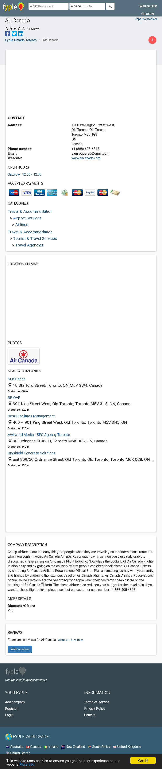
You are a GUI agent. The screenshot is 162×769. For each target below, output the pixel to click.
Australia (16, 747)
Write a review (20, 649)
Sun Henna (16, 379)
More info (26, 764)
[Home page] (13, 6)
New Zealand (75, 747)
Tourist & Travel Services (35, 238)
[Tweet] (14, 33)
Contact (89, 715)
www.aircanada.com (86, 158)
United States (19, 753)
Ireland (52, 747)
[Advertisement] (43, 81)
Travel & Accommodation (30, 211)
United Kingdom (128, 747)
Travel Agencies (29, 245)
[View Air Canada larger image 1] (24, 356)
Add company (15, 702)
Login (9, 715)
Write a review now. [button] (70, 639)
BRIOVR (14, 398)
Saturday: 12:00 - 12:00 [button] (25, 174)
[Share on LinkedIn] (20, 33)
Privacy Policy (94, 709)
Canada (35, 747)
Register (150, 6)
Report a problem (146, 19)
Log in (149, 14)
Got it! (143, 760)
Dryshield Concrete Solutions (31, 453)
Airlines (21, 224)
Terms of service (96, 702)
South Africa (100, 747)
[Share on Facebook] (7, 33)
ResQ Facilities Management (31, 416)
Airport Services (27, 218)
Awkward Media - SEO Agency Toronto (39, 435)
